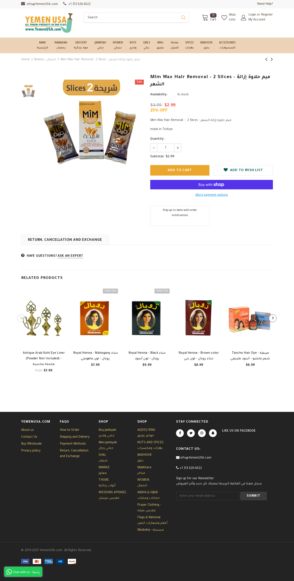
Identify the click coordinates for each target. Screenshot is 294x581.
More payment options (211, 195)
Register (267, 15)
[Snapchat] (213, 433)
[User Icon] (244, 17)
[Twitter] (191, 433)
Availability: (158, 95)
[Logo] (49, 23)
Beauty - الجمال (45, 60)
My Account (256, 20)
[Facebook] (180, 433)
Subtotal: (157, 157)
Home (25, 60)
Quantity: (157, 139)
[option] (92, 131)
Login (252, 15)
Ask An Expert (70, 256)
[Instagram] (202, 433)
